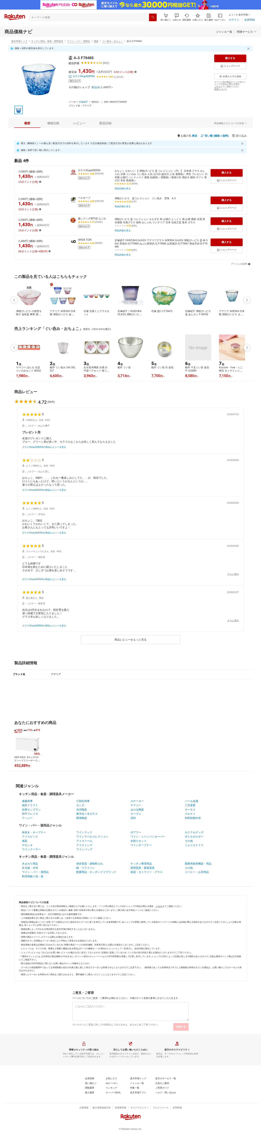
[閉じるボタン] (249, 48)
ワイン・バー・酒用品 (78, 41)
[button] (177, 17)
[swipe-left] (14, 300)
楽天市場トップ (19, 41)
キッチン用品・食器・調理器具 (47, 41)
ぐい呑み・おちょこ (112, 41)
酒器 (96, 41)
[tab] (27, 123)
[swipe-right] (247, 300)
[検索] (153, 17)
